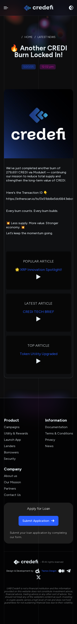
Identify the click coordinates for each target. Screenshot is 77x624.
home (28, 37)
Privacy (50, 440)
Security (10, 459)
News (49, 446)
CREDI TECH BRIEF (38, 312)
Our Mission (12, 482)
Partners (10, 488)
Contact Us (12, 495)
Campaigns (12, 427)
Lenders (9, 446)
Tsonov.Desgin (48, 571)
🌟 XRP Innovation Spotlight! (38, 270)
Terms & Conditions (59, 433)
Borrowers (11, 452)
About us (10, 476)
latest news (46, 37)
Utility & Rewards (16, 433)
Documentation (56, 427)
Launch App (12, 440)
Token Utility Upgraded (38, 354)
